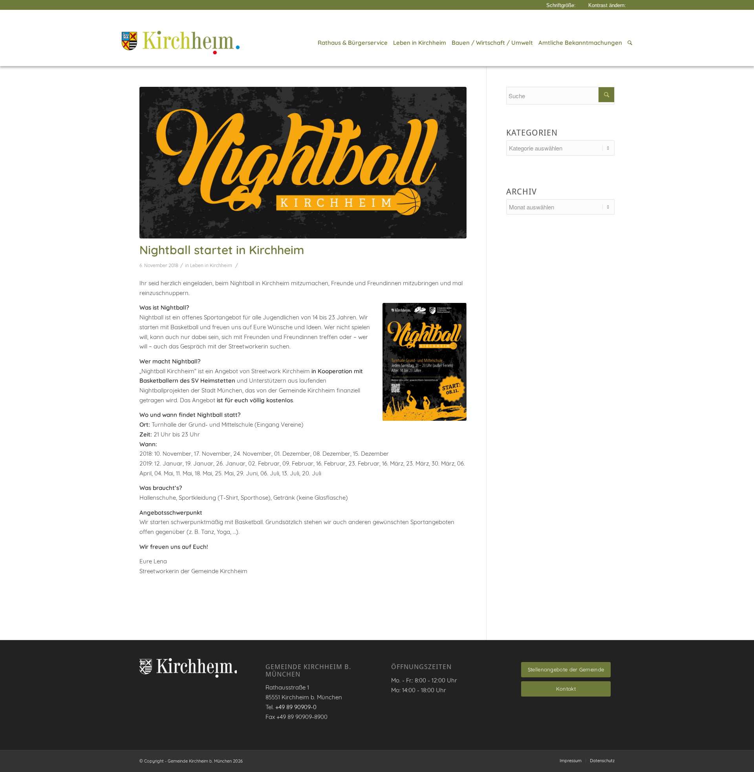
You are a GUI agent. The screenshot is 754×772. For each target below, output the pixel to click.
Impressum (571, 760)
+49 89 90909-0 (296, 707)
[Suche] (628, 43)
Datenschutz (602, 760)
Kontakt (566, 689)
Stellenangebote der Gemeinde (566, 669)
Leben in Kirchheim (211, 265)
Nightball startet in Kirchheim (221, 249)
